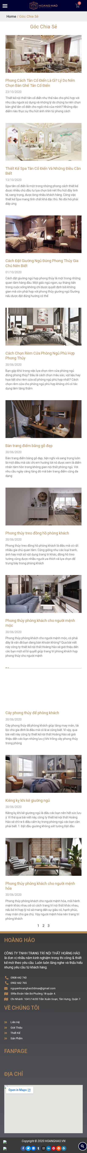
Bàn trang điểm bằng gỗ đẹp (29, 445)
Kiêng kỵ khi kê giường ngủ (27, 800)
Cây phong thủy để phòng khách (32, 713)
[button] (5, 6)
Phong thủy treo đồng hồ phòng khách (37, 533)
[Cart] (77, 5)
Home (11, 16)
